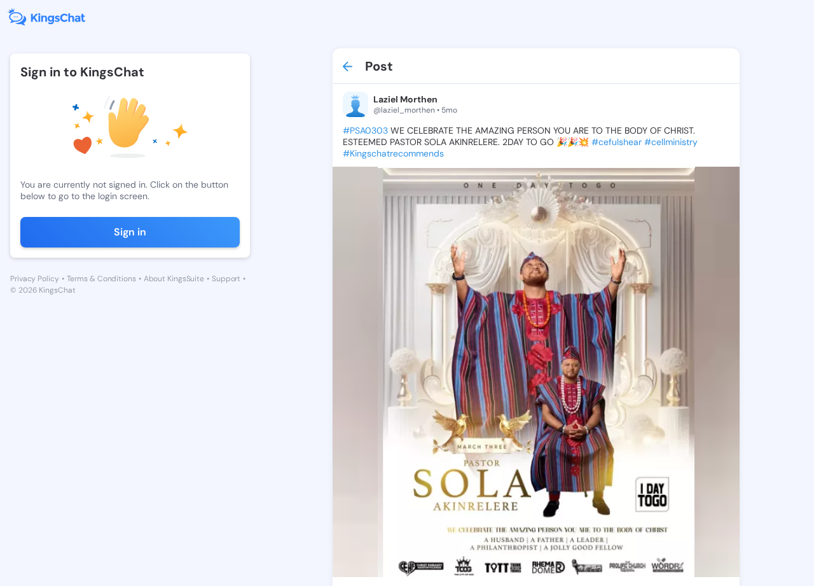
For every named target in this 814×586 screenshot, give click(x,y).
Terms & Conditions (101, 279)
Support (226, 279)
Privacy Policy (34, 279)
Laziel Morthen (405, 99)
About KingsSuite (174, 279)
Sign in (130, 232)
